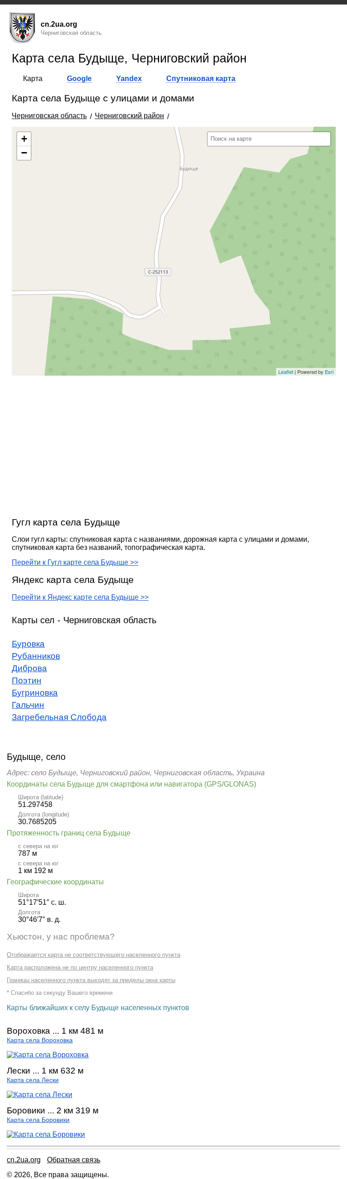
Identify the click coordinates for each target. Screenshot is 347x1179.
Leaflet (285, 371)
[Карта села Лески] (39, 1094)
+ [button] (24, 138)
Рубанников (36, 656)
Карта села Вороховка (40, 1040)
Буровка (28, 644)
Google (79, 78)
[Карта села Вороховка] (48, 1055)
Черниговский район (129, 115)
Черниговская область (49, 115)
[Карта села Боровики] (46, 1134)
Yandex (129, 78)
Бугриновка (35, 692)
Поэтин (27, 680)
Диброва (29, 668)
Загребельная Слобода (59, 717)
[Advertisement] (174, 445)
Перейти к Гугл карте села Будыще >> (75, 562)
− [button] (24, 152)
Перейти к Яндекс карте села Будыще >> (80, 597)
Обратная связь (73, 1160)
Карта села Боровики (38, 1120)
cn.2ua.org (24, 1160)
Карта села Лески (33, 1080)
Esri (329, 371)
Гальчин (28, 705)
